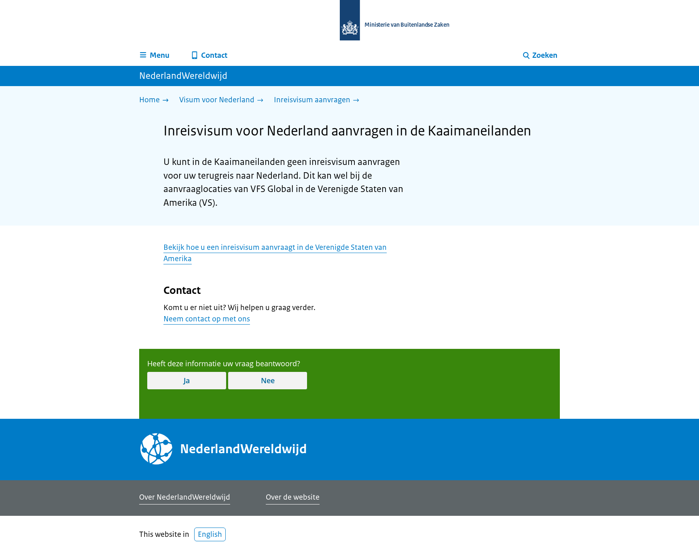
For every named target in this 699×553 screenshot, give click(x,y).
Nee (268, 380)
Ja (187, 380)
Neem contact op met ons (206, 319)
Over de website (293, 497)
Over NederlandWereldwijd (184, 497)
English (210, 534)
